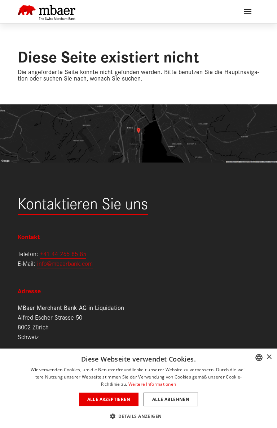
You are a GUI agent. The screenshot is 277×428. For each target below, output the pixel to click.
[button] (138, 415)
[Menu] (247, 11)
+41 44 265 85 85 (63, 253)
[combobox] (259, 357)
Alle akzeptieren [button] (108, 399)
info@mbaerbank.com (65, 263)
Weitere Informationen (152, 384)
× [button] (269, 357)
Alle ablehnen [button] (170, 399)
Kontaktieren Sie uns (83, 202)
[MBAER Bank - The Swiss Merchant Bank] (46, 8)
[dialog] (138, 388)
